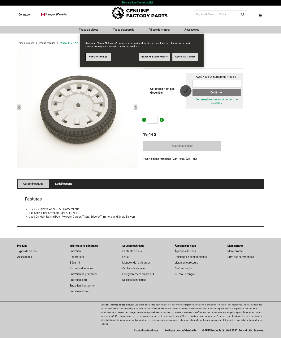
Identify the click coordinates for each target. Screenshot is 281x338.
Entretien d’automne (82, 285)
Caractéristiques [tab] (33, 183)
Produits (22, 245)
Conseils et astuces (81, 268)
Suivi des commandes (240, 256)
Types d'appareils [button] (123, 29)
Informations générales (84, 245)
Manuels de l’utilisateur (136, 262)
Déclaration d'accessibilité (137, 2)
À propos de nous (185, 245)
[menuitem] (90, 29)
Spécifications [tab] (63, 183)
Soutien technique (133, 245)
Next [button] (135, 107)
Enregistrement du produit (138, 274)
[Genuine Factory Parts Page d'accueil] (140, 12)
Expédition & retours (146, 330)
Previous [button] (19, 107)
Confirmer (216, 92)
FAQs (125, 256)
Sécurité (75, 262)
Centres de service (133, 268)
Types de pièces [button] (88, 29)
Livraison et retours (186, 262)
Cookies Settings (98, 56)
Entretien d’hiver (79, 291)
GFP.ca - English (184, 268)
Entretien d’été (79, 279)
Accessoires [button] (191, 29)
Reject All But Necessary (154, 56)
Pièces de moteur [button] (159, 29)
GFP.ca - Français (185, 274)
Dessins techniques (134, 279)
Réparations (77, 256)
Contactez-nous (132, 251)
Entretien (75, 251)
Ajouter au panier (182, 145)
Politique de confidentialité (191, 256)
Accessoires (24, 256)
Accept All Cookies (185, 56)
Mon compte (235, 245)
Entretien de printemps (83, 274)
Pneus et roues (47, 43)
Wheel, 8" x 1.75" (69, 43)
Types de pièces (25, 43)
